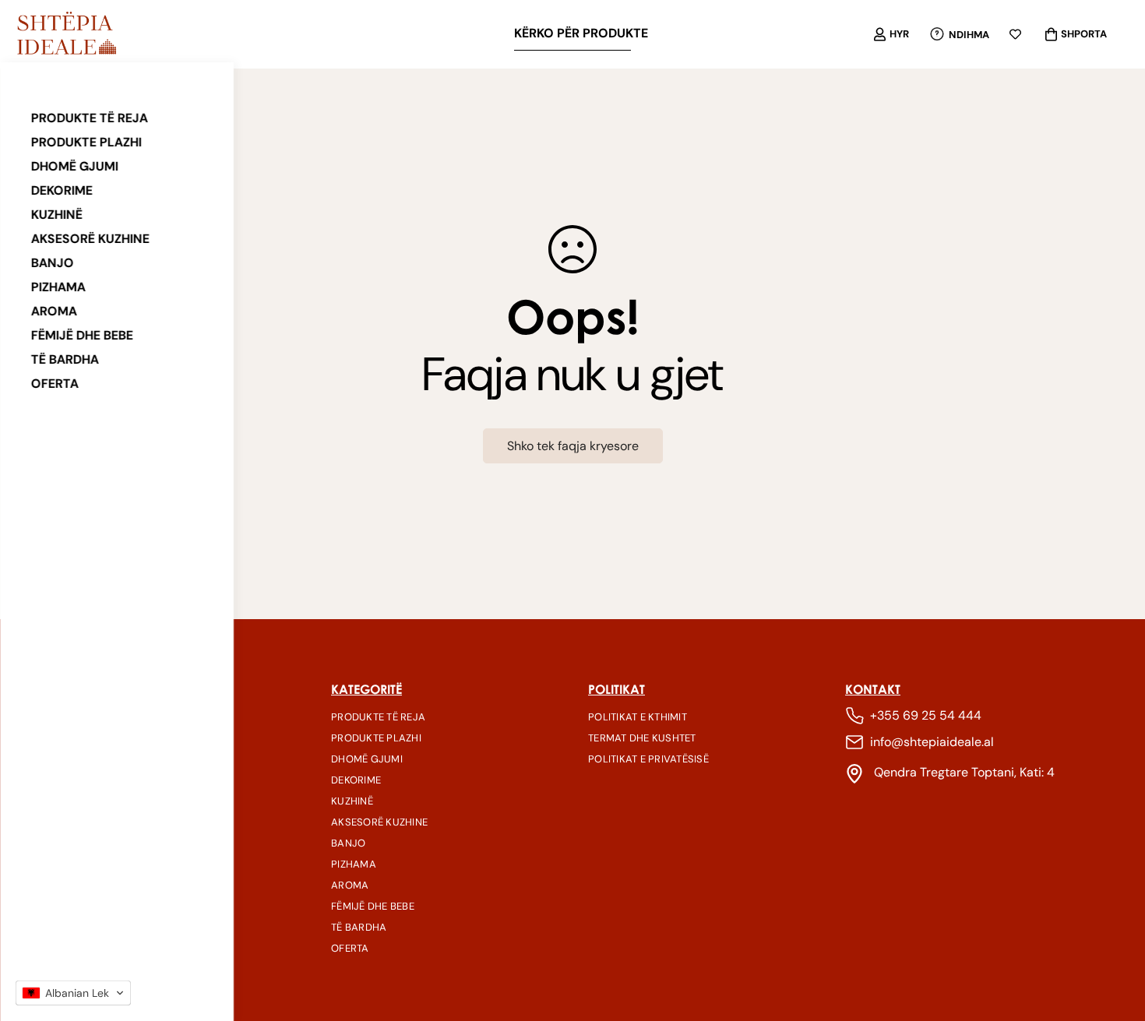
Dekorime (62, 190)
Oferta (55, 383)
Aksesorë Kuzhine (90, 239)
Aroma (54, 311)
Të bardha (65, 359)
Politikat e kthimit (637, 717)
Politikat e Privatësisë (648, 759)
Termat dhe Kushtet (642, 738)
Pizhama (58, 287)
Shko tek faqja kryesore (573, 446)
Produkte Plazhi (86, 142)
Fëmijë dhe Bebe (82, 335)
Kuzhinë (57, 214)
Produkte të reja (89, 118)
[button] (73, 993)
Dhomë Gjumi (74, 166)
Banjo (52, 263)
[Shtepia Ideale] (66, 34)
